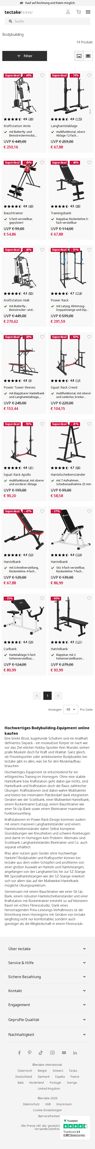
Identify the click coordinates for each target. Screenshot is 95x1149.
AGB (48, 1104)
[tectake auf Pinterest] (29, 1052)
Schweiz (58, 1071)
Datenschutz (31, 1104)
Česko (73, 1071)
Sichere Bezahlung (24, 976)
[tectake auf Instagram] (52, 1053)
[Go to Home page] (19, 12)
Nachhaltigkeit (21, 1034)
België (42, 1071)
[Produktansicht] (78, 56)
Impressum (64, 1104)
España (60, 1077)
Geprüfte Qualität (23, 1019)
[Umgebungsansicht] (88, 56)
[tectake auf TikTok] (41, 1052)
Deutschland (23, 1077)
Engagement (19, 1004)
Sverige (72, 1083)
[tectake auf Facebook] (19, 1053)
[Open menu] (88, 12)
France (75, 1077)
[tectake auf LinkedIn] (75, 1052)
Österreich (25, 1071)
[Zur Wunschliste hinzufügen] (42, 75)
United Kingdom (49, 1089)
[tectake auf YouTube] (64, 1052)
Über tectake (19, 948)
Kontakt (15, 990)
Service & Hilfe (21, 962)
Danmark (44, 1077)
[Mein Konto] (68, 12)
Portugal (55, 1083)
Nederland (36, 1083)
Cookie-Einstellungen (47, 1110)
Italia (21, 1083)
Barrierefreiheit (48, 1116)
